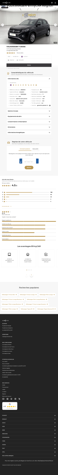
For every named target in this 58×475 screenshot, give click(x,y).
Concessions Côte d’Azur (8, 349)
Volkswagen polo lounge (46, 294)
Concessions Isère (6, 353)
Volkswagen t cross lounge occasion (36, 304)
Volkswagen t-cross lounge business (12, 299)
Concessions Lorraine (7, 351)
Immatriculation (25, 149)
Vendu (29, 65)
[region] (29, 24)
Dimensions (11, 127)
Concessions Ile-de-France (8, 346)
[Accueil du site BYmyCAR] (6, 2)
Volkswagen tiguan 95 (26, 309)
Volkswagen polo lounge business (36, 299)
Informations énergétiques (16, 132)
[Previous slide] (2, 25)
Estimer (29, 167)
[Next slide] (55, 25)
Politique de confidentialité (8, 370)
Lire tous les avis (6, 206)
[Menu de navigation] (55, 3)
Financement (5, 387)
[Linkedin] (3, 399)
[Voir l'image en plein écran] (55, 8)
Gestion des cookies (6, 372)
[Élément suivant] (31, 275)
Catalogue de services (7, 336)
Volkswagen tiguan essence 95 (45, 309)
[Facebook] (11, 399)
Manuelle (35, 149)
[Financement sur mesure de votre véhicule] (46, 258)
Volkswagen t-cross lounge (27, 294)
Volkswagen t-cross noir (8, 294)
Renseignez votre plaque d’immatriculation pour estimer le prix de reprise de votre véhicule (29, 154)
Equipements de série (14, 116)
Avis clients (4, 361)
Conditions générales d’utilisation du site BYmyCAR (14, 365)
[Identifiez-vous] (51, 2)
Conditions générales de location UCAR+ (11, 374)
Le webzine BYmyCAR (7, 330)
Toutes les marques (6, 325)
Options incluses (13, 111)
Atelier (3, 385)
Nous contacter (5, 363)
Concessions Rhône (6, 344)
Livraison (4, 391)
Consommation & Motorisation (17, 121)
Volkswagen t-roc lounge (9, 309)
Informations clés (13, 78)
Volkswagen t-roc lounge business (11, 304)
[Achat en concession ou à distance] (9, 258)
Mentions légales (6, 368)
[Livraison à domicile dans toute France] (28, 258)
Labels (3, 389)
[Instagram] (15, 399)
